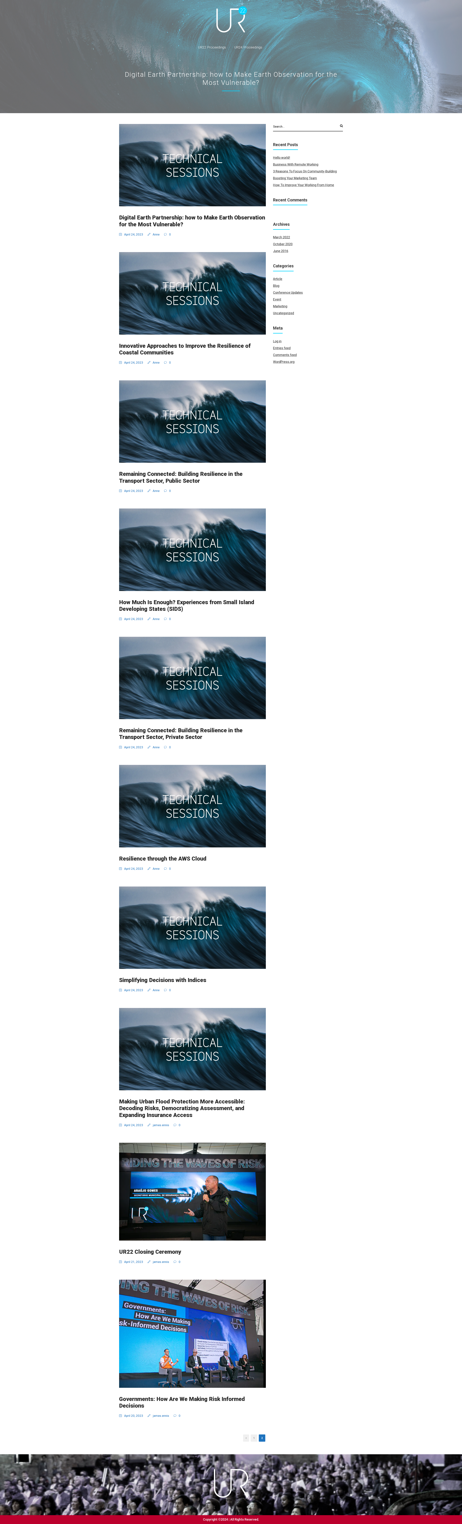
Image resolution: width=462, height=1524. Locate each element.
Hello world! (281, 157)
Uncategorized (283, 313)
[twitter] (453, 738)
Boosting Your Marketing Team (295, 178)
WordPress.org (284, 362)
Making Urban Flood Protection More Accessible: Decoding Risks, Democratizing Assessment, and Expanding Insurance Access (182, 1108)
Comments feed (285, 355)
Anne (156, 234)
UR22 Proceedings (212, 47)
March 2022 (281, 237)
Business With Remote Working (295, 164)
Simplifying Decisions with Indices (162, 980)
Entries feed (282, 348)
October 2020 (283, 244)
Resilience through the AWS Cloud (162, 858)
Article (277, 279)
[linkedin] (453, 747)
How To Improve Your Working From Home (303, 185)
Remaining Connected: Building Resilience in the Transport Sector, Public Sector (181, 477)
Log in (277, 341)
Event (277, 299)
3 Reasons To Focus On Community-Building (305, 171)
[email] (453, 755)
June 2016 (280, 251)
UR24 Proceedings (248, 47)
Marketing (280, 306)
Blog (276, 286)
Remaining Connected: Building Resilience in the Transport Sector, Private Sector (181, 733)
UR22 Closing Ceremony (150, 1251)
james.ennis (161, 1125)
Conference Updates (288, 292)
